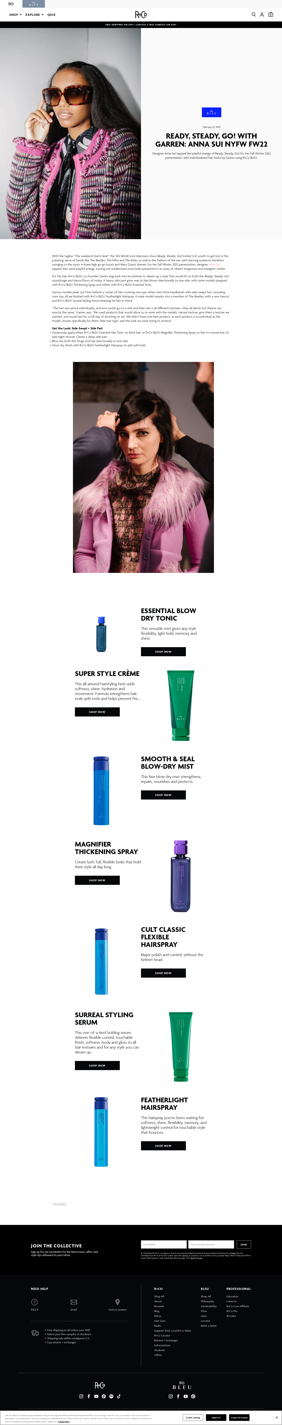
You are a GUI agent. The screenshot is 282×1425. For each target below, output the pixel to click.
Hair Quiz (159, 1320)
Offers (158, 1355)
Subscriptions (162, 1345)
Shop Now (163, 651)
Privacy (200, 1258)
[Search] (254, 14)
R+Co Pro (232, 1311)
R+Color (231, 1316)
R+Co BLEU (60, 1204)
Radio (157, 1325)
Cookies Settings (193, 1417)
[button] (15, 14)
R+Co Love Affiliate (238, 1306)
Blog (156, 1311)
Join (244, 1244)
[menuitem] (172, 1296)
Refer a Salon (208, 1325)
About (158, 1301)
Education (232, 1296)
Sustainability (209, 1306)
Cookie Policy (64, 1421)
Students (159, 1350)
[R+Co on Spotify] (111, 1396)
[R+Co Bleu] (34, 4)
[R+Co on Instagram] (81, 1396)
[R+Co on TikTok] (119, 1396)
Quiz (204, 1316)
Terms (192, 1258)
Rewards (159, 1306)
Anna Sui (214, 264)
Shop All (159, 1296)
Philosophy (207, 1301)
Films (204, 1311)
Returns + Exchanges (166, 1340)
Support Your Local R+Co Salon (172, 1330)
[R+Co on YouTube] (96, 1396)
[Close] (276, 1417)
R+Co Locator (162, 1335)
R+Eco (157, 1316)
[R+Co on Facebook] (89, 1396)
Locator (205, 1320)
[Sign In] (262, 14)
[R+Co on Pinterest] (104, 1396)
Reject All (216, 1417)
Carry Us (232, 1301)
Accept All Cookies (239, 1417)
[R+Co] (11, 4)
